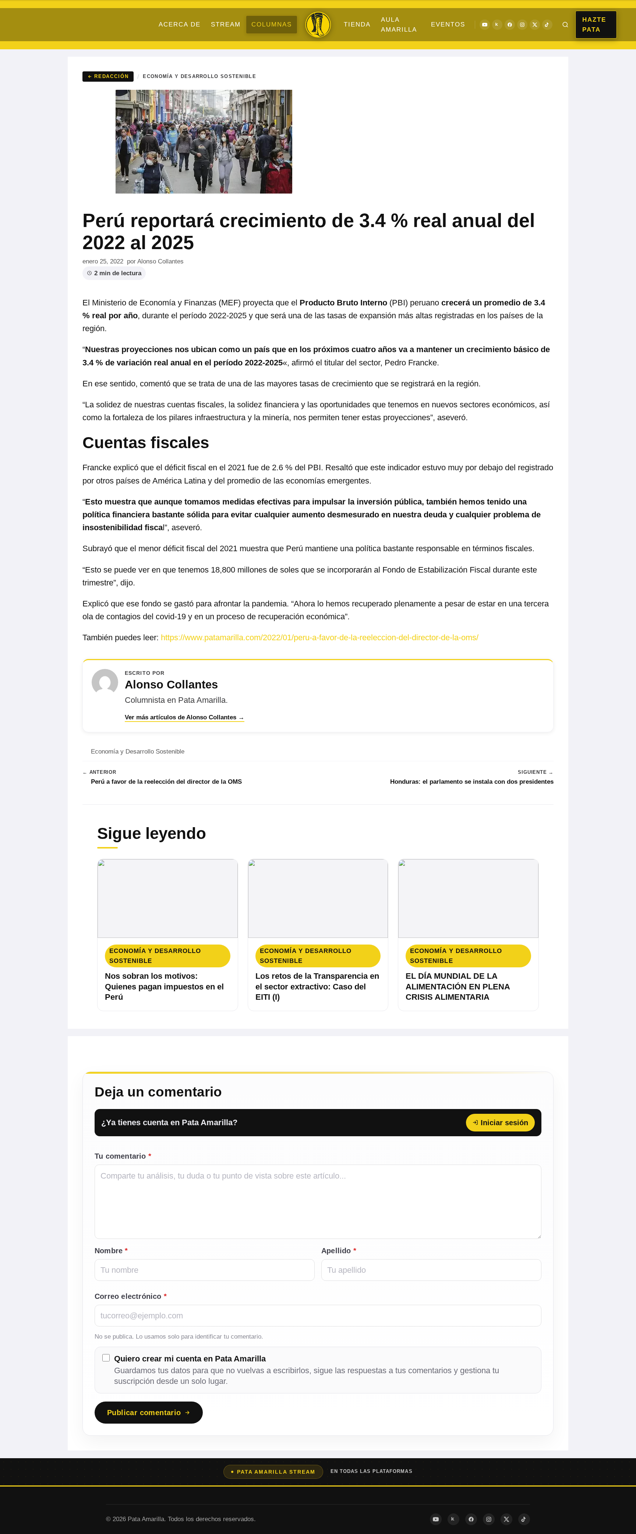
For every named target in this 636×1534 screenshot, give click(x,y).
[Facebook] (510, 25)
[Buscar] (565, 25)
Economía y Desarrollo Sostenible (199, 76)
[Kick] (497, 25)
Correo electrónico (131, 1296)
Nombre (111, 1251)
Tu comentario (123, 1156)
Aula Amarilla (399, 24)
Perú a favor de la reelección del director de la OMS (166, 781)
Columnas (271, 24)
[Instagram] (522, 25)
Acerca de (180, 24)
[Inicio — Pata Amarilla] (318, 24)
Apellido (338, 1251)
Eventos (448, 24)
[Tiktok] (547, 25)
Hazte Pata (594, 24)
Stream (226, 24)
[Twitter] (535, 25)
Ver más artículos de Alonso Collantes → (184, 717)
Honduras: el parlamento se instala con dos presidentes (472, 781)
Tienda (357, 24)
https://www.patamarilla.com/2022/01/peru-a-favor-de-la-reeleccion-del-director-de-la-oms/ (319, 637)
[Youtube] (485, 25)
